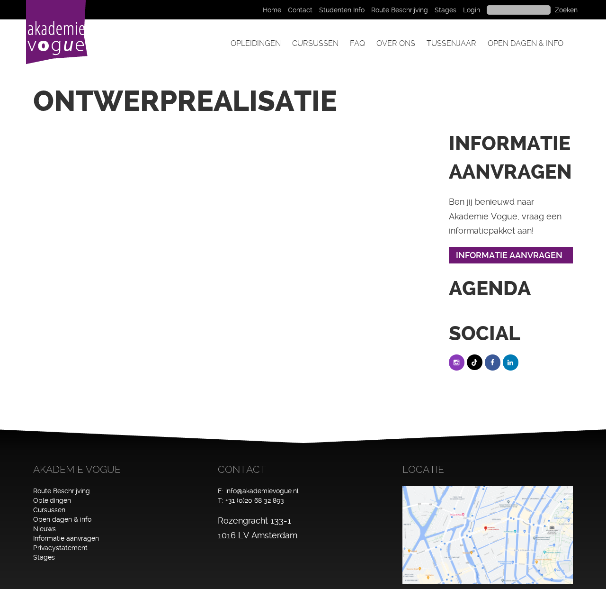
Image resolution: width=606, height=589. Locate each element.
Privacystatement (60, 548)
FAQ (357, 43)
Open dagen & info (525, 43)
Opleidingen (256, 43)
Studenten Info (342, 10)
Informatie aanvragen (66, 538)
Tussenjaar (451, 43)
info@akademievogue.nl (262, 491)
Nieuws (44, 529)
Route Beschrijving (399, 10)
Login (471, 10)
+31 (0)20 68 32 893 (254, 500)
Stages (445, 10)
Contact (300, 10)
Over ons (395, 43)
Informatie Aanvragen (509, 255)
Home (272, 10)
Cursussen (315, 43)
